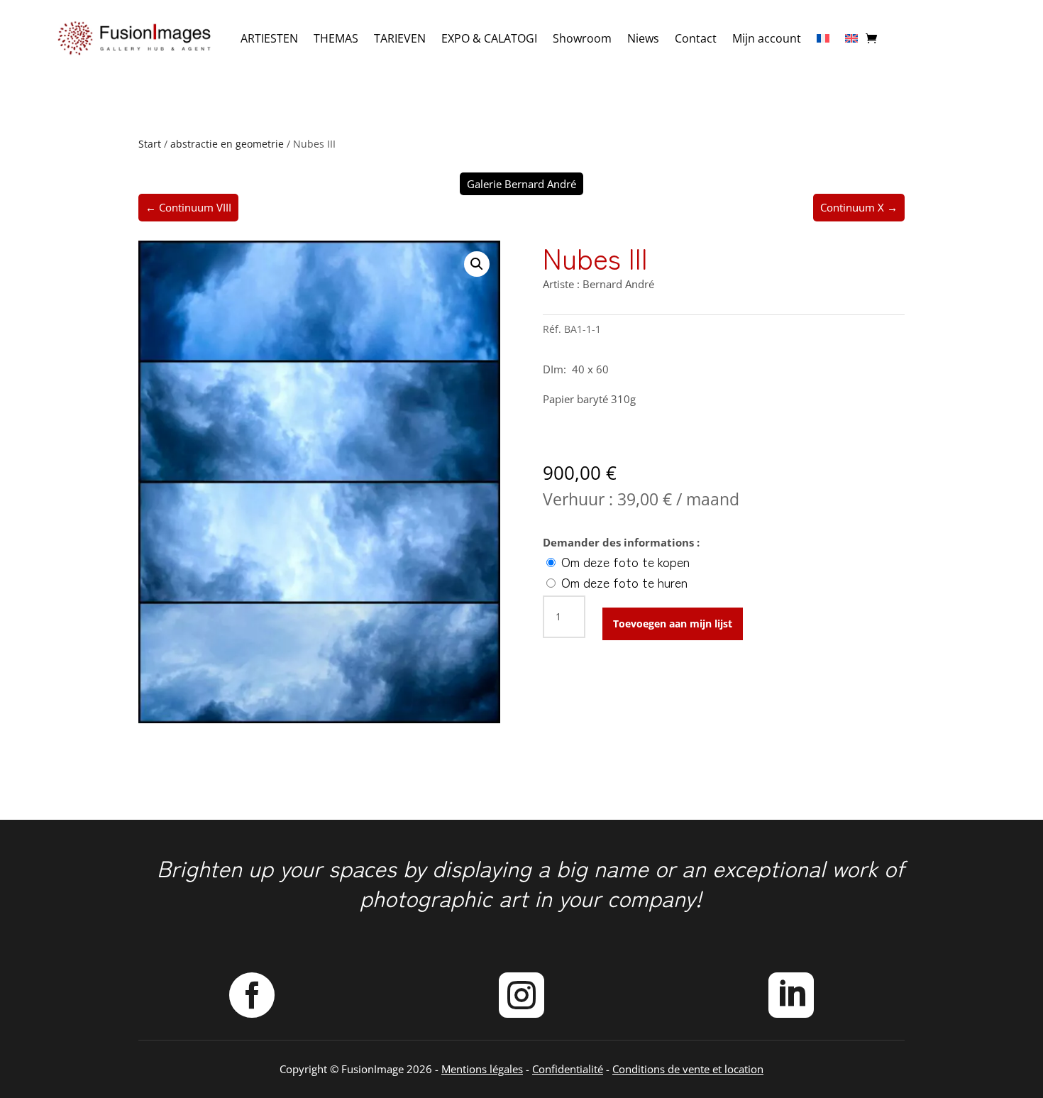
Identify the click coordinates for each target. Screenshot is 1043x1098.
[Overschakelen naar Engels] (851, 38)
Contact (696, 38)
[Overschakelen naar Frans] (823, 38)
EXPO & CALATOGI (489, 38)
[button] (477, 264)
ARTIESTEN (269, 38)
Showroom (582, 38)
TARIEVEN (400, 38)
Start (149, 143)
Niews (643, 38)
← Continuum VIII (188, 207)
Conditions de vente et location (687, 1069)
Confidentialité (567, 1069)
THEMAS (336, 38)
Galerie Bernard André (521, 184)
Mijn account (766, 38)
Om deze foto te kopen (624, 561)
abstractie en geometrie (227, 143)
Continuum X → (859, 207)
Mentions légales (482, 1069)
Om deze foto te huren (623, 582)
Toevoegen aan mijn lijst (672, 623)
